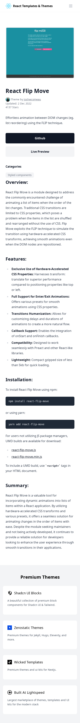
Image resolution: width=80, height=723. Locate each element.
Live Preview (40, 152)
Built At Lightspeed (29, 692)
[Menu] (70, 6)
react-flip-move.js (24, 450)
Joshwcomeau (32, 99)
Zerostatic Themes (28, 627)
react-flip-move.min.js (27, 457)
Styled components (20, 175)
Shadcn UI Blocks (27, 593)
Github (40, 138)
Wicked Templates (28, 662)
